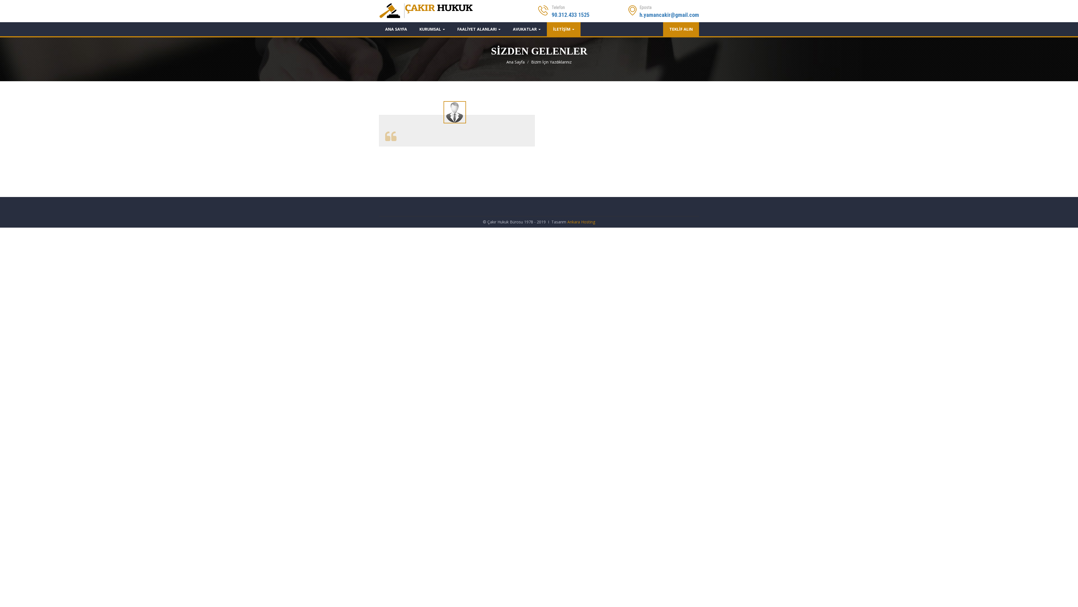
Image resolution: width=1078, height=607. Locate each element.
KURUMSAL (430, 29)
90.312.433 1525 (571, 15)
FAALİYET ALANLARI (477, 29)
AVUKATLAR (525, 29)
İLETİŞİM (562, 29)
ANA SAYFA (396, 29)
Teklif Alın (681, 29)
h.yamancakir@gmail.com (669, 15)
